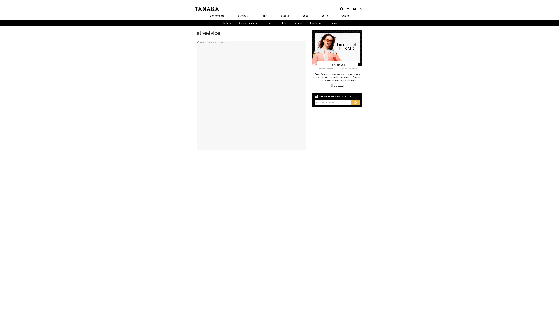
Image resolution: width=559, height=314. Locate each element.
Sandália (243, 15)
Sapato (285, 15)
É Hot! (268, 22)
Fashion (298, 22)
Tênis (264, 15)
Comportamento (248, 22)
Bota (305, 15)
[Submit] (355, 102)
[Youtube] (355, 9)
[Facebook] (341, 9)
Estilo (283, 22)
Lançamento (217, 15)
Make (334, 22)
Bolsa (325, 15)
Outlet (345, 15)
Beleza (227, 22)
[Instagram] (348, 9)
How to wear (317, 22)
